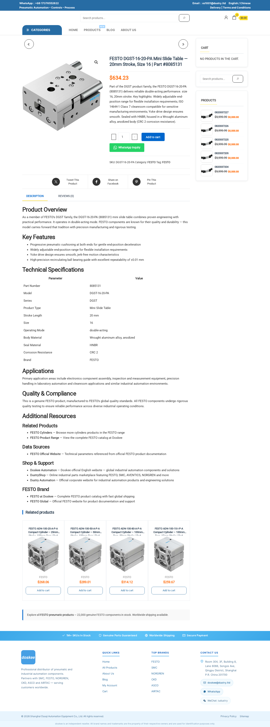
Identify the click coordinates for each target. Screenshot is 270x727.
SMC (154, 667)
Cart (105, 691)
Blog (111, 30)
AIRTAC (155, 691)
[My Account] (226, 18)
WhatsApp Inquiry (129, 147)
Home (73, 30)
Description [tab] (35, 196)
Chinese (245, 3)
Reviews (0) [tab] (66, 196)
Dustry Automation (42, 480)
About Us (128, 30)
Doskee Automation (43, 470)
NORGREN (157, 673)
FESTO (151, 162)
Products (94, 28)
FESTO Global (39, 501)
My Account (109, 685)
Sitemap (244, 716)
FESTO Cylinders (41, 432)
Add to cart (153, 137)
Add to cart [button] (43, 590)
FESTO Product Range (44, 438)
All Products (109, 667)
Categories (40, 30)
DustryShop (37, 475)
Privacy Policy (229, 716)
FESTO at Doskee (41, 496)
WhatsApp (214, 691)
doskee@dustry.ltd (219, 682)
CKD (154, 679)
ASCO (155, 685)
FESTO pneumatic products (57, 614)
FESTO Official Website (45, 454)
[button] (96, 62)
